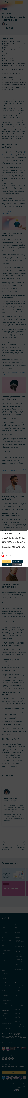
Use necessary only (17, 561)
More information (17, 564)
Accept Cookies (6, 561)
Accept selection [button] (6, 564)
